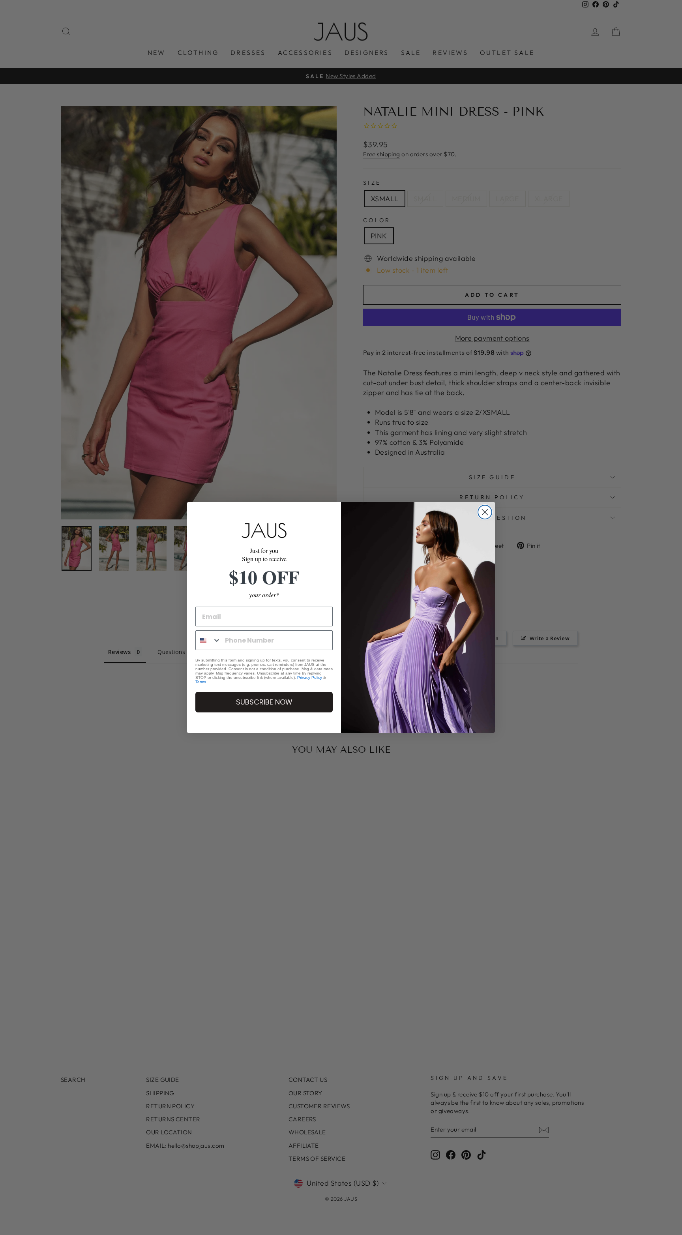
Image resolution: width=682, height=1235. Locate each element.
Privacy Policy (309, 677)
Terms (200, 682)
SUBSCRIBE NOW (264, 702)
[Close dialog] (485, 512)
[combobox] (208, 640)
